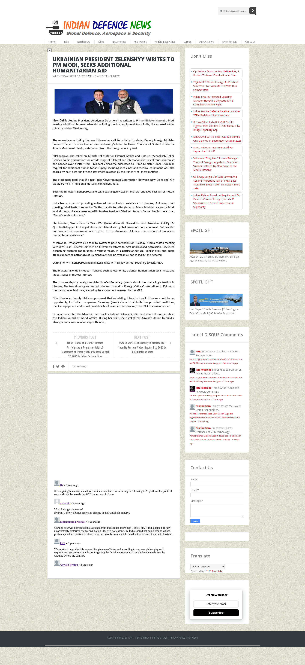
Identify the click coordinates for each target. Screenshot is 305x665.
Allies (101, 41)
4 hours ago (203, 421)
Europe (187, 41)
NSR (198, 351)
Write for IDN (229, 41)
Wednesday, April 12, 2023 (70, 76)
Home (52, 41)
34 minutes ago (230, 363)
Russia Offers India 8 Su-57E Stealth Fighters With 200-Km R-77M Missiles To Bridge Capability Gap (216, 126)
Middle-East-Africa (165, 41)
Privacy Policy (177, 637)
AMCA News (206, 41)
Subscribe (216, 612)
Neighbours (83, 41)
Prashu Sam (203, 406)
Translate (217, 571)
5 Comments (79, 366)
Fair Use (192, 637)
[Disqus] (114, 428)
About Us (250, 41)
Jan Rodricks (203, 369)
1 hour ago (228, 381)
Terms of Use (160, 637)
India (66, 41)
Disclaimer (143, 637)
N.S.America (119, 41)
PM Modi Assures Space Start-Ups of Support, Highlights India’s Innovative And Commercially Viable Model (215, 417)
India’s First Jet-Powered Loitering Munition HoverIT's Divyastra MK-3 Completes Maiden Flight (213, 100)
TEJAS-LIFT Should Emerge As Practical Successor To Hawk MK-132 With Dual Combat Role (215, 85)
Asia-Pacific (140, 41)
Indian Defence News (106, 76)
